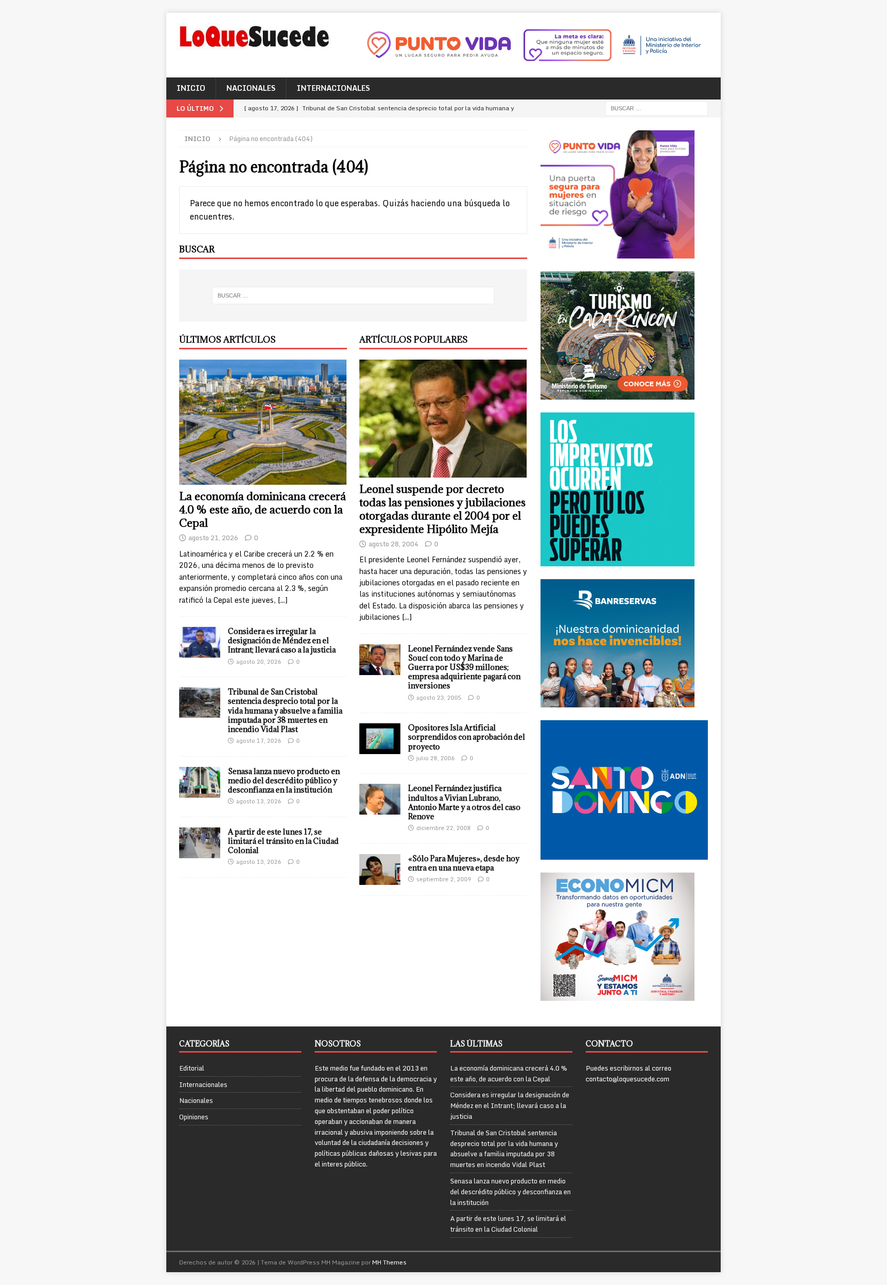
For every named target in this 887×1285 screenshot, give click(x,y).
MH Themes (389, 1262)
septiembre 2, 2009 (443, 879)
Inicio (191, 88)
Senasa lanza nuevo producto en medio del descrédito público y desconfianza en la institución (284, 780)
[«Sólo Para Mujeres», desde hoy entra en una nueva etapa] (379, 869)
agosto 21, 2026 (213, 537)
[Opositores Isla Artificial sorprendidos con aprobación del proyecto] (379, 738)
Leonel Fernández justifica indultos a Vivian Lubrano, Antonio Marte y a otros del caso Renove (464, 802)
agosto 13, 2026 (258, 801)
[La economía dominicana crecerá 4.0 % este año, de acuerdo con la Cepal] (263, 422)
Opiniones (193, 1116)
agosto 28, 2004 (393, 543)
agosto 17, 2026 (258, 740)
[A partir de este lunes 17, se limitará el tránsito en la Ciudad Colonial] (199, 842)
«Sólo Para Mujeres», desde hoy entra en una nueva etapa (463, 863)
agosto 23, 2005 (438, 697)
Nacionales (251, 88)
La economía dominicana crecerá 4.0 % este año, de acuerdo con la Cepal (262, 509)
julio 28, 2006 (435, 758)
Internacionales (333, 88)
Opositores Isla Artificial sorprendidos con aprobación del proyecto (466, 737)
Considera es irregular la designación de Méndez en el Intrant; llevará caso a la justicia (282, 640)
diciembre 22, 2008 (443, 828)
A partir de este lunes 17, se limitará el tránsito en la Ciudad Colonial (283, 841)
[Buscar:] (656, 107)
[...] (282, 600)
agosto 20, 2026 (258, 661)
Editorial (191, 1068)
